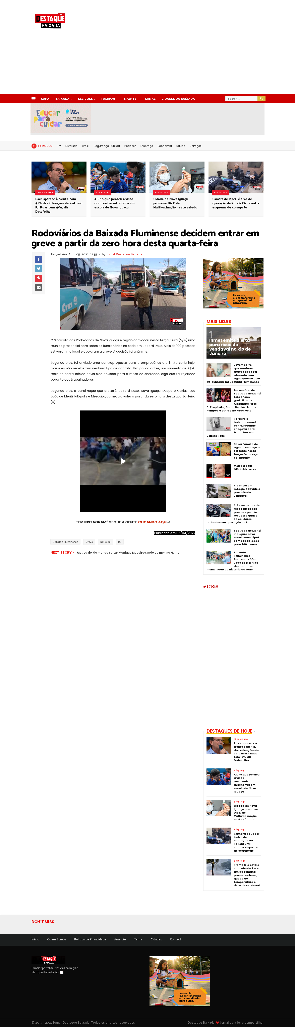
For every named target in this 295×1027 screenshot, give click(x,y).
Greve (89, 542)
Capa (45, 99)
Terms (138, 939)
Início (35, 939)
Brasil (85, 146)
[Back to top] (285, 1017)
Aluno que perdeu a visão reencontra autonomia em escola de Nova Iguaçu (114, 203)
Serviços (195, 146)
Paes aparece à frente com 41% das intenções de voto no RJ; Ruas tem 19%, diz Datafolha (58, 205)
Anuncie (120, 939)
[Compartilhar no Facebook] (38, 259)
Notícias (105, 542)
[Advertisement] (147, 64)
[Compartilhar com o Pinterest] (38, 278)
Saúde (180, 146)
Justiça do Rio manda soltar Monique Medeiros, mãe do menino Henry (127, 553)
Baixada (62, 99)
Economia (165, 146)
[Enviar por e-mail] (38, 287)
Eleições (85, 99)
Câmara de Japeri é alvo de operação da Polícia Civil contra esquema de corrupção (235, 203)
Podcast (130, 146)
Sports (130, 99)
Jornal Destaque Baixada (124, 254)
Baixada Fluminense (65, 542)
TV (59, 146)
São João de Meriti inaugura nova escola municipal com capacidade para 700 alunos (247, 537)
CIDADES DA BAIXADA (178, 99)
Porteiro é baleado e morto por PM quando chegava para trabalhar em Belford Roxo (232, 427)
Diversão (71, 146)
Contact (175, 939)
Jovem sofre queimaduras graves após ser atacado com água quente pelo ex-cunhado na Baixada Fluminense (233, 373)
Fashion (108, 99)
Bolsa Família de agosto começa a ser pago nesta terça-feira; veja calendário (247, 450)
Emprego (146, 146)
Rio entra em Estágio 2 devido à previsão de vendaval (247, 490)
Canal (150, 99)
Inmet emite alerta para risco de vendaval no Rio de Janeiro (230, 347)
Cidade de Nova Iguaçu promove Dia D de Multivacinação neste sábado (175, 203)
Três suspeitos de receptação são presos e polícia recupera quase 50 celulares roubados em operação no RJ (232, 514)
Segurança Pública (107, 146)
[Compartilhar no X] (38, 268)
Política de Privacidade (90, 939)
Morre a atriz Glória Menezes (245, 467)
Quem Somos (56, 939)
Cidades (156, 939)
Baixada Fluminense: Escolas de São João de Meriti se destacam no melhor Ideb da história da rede (232, 561)
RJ (119, 542)
